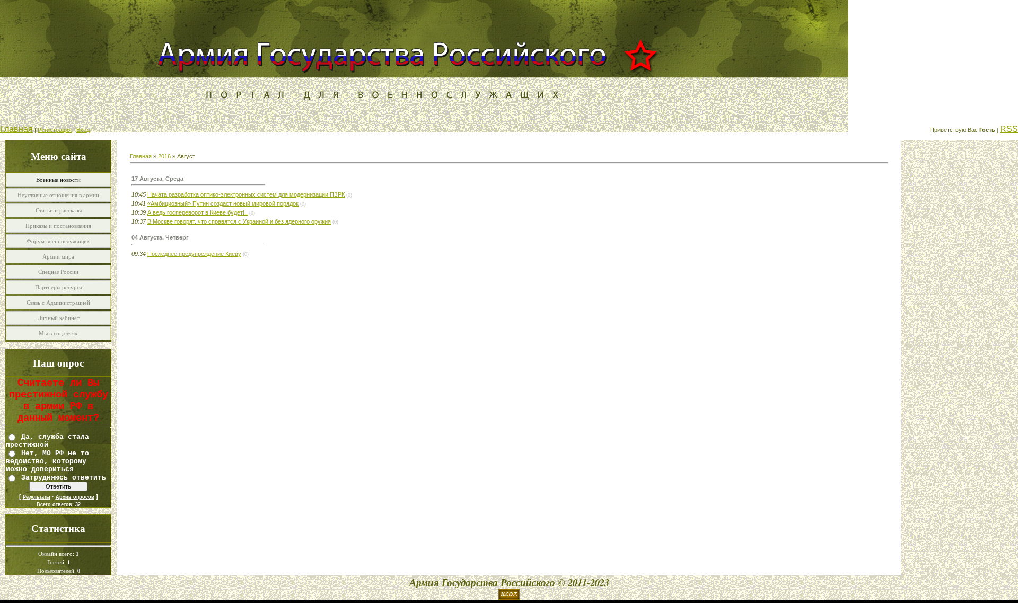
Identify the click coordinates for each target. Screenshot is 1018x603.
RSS (1009, 129)
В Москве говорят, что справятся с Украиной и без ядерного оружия (239, 221)
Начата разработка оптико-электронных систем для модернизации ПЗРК (246, 194)
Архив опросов (75, 497)
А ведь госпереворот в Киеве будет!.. (197, 212)
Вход (83, 130)
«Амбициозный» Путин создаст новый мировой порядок (223, 203)
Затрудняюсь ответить (63, 477)
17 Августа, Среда (157, 178)
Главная (16, 129)
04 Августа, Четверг (160, 237)
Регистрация (55, 130)
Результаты (36, 497)
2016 (164, 156)
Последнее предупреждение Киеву (194, 254)
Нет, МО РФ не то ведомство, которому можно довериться (47, 461)
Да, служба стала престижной (47, 440)
